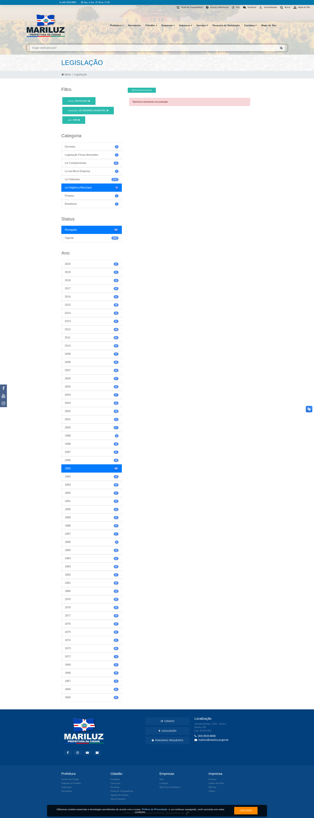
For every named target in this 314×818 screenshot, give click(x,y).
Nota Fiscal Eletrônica (169, 787)
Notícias (212, 787)
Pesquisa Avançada (143, 90)
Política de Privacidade (154, 809)
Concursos (115, 783)
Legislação (66, 787)
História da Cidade (70, 779)
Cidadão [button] (150, 25)
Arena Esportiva (118, 799)
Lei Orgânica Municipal (87, 110)
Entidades (115, 779)
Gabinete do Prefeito (71, 783)
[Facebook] (3, 388)
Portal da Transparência (121, 791)
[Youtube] (3, 396)
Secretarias (134, 25)
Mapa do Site (268, 25)
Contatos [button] (250, 25)
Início (67, 74)
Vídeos (212, 791)
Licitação (163, 783)
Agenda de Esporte (119, 795)
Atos (161, 779)
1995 (73, 120)
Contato (168, 721)
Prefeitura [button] (116, 25)
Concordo (246, 810)
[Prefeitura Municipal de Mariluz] (46, 25)
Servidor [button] (201, 25)
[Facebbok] (68, 752)
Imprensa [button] (185, 25)
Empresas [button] (167, 25)
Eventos (212, 779)
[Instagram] (3, 403)
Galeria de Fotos (216, 783)
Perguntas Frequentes (168, 740)
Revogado (78, 101)
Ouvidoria (114, 787)
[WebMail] (97, 752)
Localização (168, 731)
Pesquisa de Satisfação (226, 25)
